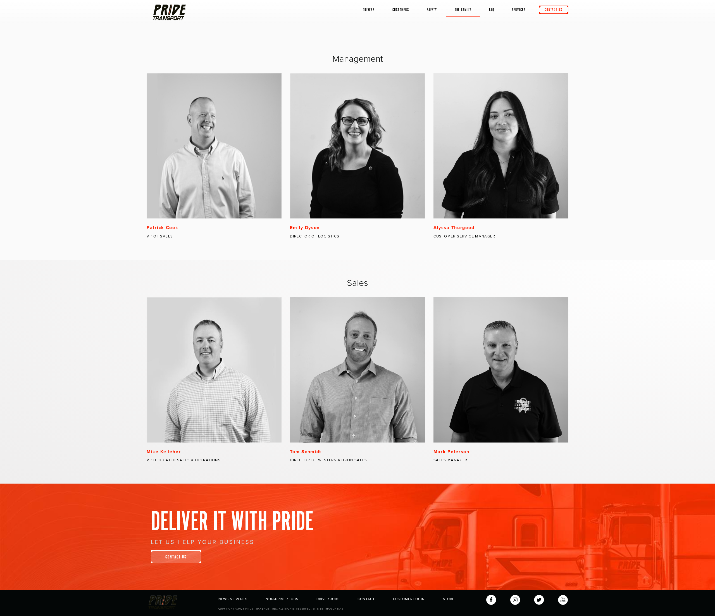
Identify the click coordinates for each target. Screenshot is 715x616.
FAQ (491, 10)
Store (448, 599)
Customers (400, 10)
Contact (366, 599)
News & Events (232, 599)
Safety (432, 10)
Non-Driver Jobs (282, 599)
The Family (463, 10)
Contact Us (175, 557)
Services (518, 10)
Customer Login (409, 599)
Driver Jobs (327, 599)
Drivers (369, 10)
